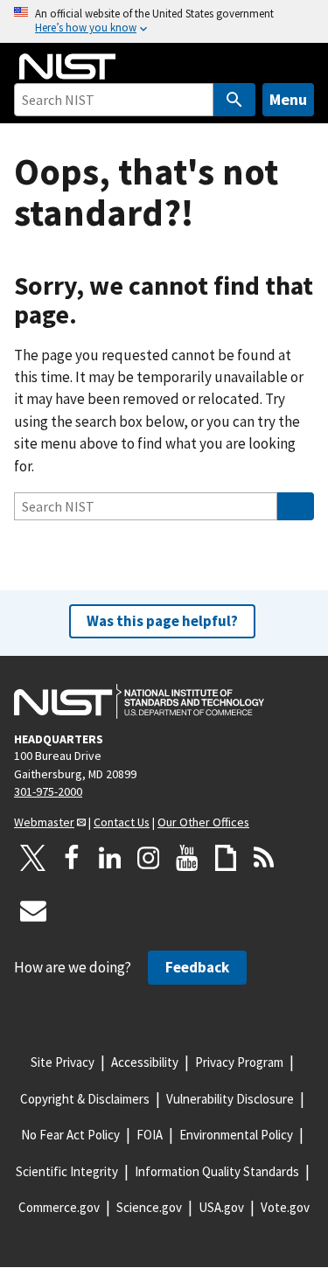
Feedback (197, 967)
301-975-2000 (48, 791)
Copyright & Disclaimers (85, 1098)
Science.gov (149, 1207)
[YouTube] (187, 858)
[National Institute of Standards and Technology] (139, 701)
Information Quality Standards (217, 1171)
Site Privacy (62, 1062)
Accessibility (144, 1062)
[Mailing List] (33, 910)
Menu (288, 99)
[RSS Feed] (264, 858)
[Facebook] (71, 858)
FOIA (149, 1134)
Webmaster (44, 822)
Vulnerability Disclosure (230, 1098)
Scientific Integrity (67, 1171)
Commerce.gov (59, 1207)
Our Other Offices (203, 822)
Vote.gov (285, 1207)
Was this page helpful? (162, 621)
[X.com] (33, 858)
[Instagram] (148, 858)
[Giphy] (225, 858)
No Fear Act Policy (70, 1134)
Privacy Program (239, 1062)
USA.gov (221, 1207)
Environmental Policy (236, 1134)
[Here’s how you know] (164, 21)
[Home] (67, 66)
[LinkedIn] (110, 858)
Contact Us (122, 822)
